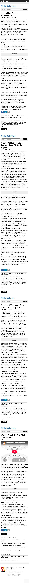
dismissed (5, 321)
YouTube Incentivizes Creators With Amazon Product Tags (14, 547)
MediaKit (15, 567)
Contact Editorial (21, 567)
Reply (2, 126)
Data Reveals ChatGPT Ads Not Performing (10, 550)
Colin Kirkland (5, 439)
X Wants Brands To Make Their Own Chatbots (11, 545)
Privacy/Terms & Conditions (11, 570)
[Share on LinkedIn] (5, 112)
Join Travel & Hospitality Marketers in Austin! (11, 559)
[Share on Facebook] (2, 112)
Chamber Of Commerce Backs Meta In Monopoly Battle (13, 543)
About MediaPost (9, 567)
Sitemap (12, 568)
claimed (10, 328)
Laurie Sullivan (5, 149)
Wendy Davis (5, 309)
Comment (4, 129)
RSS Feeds (8, 568)
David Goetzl (5, 17)
